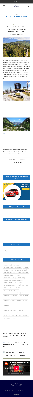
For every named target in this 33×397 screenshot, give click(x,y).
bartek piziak (25, 285)
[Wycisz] (25, 374)
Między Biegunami (16, 24)
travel (14, 318)
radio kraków (15, 313)
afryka (20, 282)
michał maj (7, 300)
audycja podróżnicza (9, 285)
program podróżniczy (17, 310)
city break (18, 287)
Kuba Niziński (19, 34)
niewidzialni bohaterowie (10, 303)
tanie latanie (25, 315)
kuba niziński (7, 298)
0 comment (22, 159)
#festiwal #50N (16, 265)
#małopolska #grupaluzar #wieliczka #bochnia (16, 272)
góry (22, 293)
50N (15, 282)
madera (15, 298)
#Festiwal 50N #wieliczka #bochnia (12, 267)
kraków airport (24, 295)
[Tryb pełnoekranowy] (27, 374)
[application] (16, 368)
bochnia (11, 287)
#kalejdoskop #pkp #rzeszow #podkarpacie (15, 270)
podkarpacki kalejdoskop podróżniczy (14, 308)
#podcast (18, 275)
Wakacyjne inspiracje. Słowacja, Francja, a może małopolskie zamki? (17, 29)
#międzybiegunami (8, 275)
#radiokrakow (20, 277)
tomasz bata (7, 318)
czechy (16, 290)
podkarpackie (7, 305)
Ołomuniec (22, 303)
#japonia (26, 267)
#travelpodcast (8, 282)
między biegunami (16, 300)
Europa (8, 24)
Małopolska (22, 298)
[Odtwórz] (6, 374)
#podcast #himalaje (9, 277)
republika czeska (8, 315)
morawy (25, 300)
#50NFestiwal (7, 265)
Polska (25, 24)
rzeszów (17, 315)
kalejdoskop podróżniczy (10, 295)
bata (5, 287)
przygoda (6, 313)
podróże (6, 310)
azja (19, 285)
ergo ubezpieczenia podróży (11, 293)
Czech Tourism (8, 290)
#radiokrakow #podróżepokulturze (13, 280)
